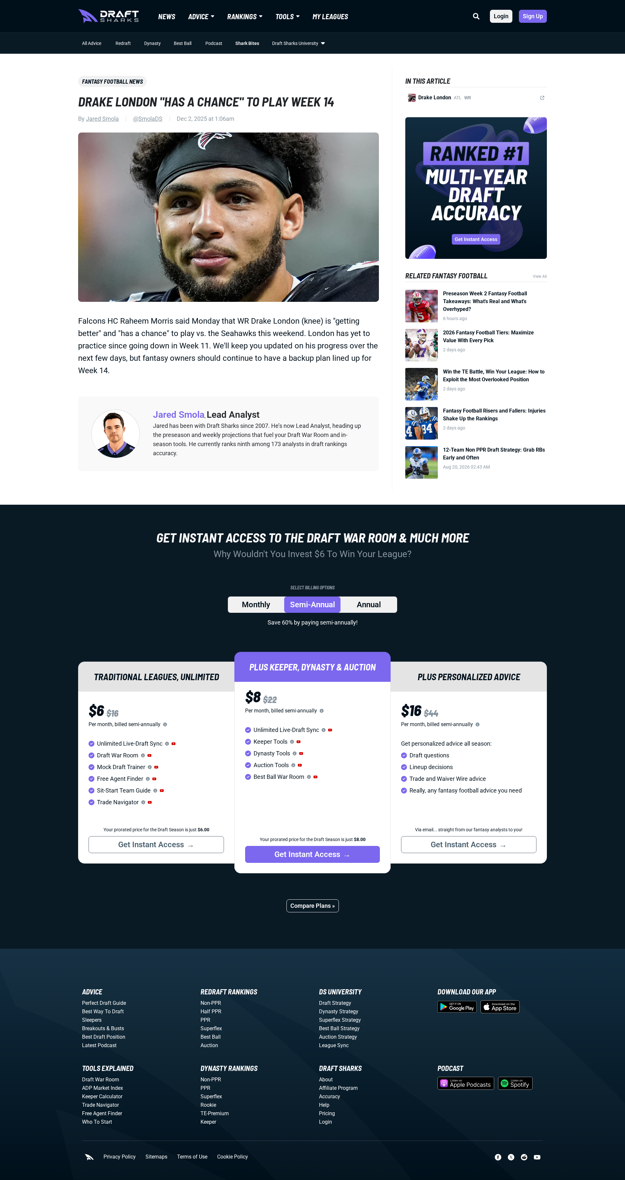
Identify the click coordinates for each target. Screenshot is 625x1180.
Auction (209, 1045)
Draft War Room (100, 1079)
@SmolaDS (147, 118)
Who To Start (97, 1122)
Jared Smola (102, 118)
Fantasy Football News (112, 81)
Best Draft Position (103, 1037)
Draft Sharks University (295, 43)
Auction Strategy (338, 1037)
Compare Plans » (312, 905)
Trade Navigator (100, 1105)
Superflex (211, 1028)
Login (501, 16)
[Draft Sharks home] (108, 16)
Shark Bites (247, 43)
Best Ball (182, 43)
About (326, 1079)
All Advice (91, 43)
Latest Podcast (99, 1045)
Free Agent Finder (102, 1113)
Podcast (213, 43)
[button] (173, 744)
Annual (369, 604)
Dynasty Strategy (338, 1011)
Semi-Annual (312, 604)
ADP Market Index (102, 1088)
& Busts (115, 1028)
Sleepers (92, 1020)
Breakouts (93, 1028)
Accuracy (329, 1096)
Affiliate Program (338, 1088)
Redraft (123, 43)
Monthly (256, 604)
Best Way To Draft (103, 1011)
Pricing (327, 1113)
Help (324, 1105)
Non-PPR (211, 1003)
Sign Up (533, 16)
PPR (205, 1020)
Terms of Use (192, 1157)
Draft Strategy (335, 1003)
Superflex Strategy (340, 1020)
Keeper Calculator (102, 1096)
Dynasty (152, 43)
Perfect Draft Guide (104, 1003)
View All (540, 276)
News (166, 16)
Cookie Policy (232, 1157)
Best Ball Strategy (339, 1028)
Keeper (208, 1122)
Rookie (208, 1105)
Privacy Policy (120, 1157)
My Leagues (330, 16)
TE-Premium (215, 1113)
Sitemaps (156, 1157)
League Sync (334, 1045)
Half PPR (211, 1011)
